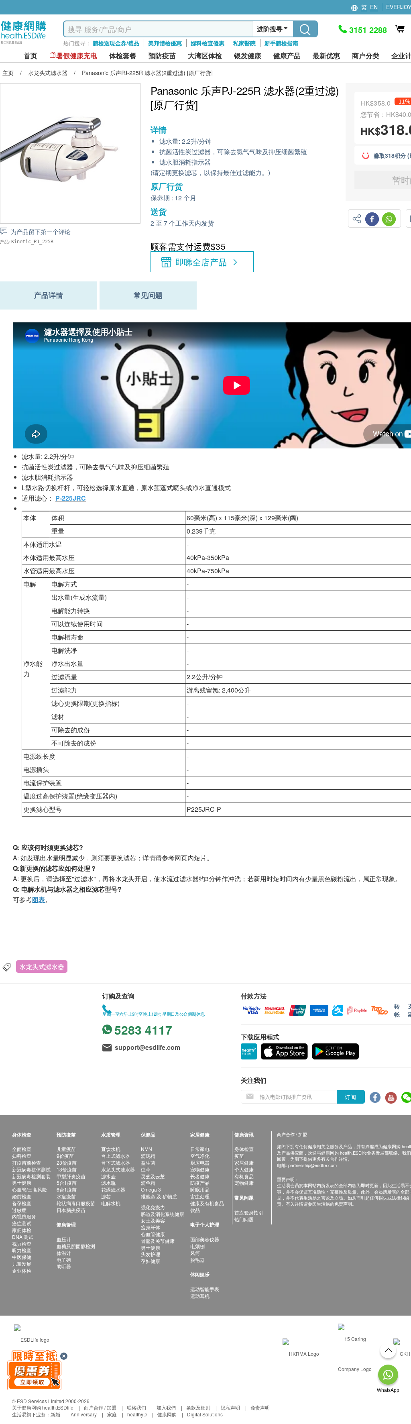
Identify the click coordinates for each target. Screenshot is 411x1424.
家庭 (112, 1414)
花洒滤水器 (113, 1189)
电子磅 (64, 1259)
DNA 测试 (22, 1236)
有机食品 (244, 1176)
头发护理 (150, 1254)
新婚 (55, 1414)
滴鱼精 (148, 1182)
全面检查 (21, 1148)
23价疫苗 (67, 1162)
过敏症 (19, 1209)
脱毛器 (197, 1259)
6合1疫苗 (67, 1189)
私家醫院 (244, 43)
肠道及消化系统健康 (162, 1213)
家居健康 (244, 1162)
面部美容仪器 (204, 1239)
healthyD (137, 1414)
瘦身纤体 (150, 1227)
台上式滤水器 (115, 1155)
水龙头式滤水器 (41, 966)
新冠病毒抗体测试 (31, 1169)
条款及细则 (198, 1407)
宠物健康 (200, 1169)
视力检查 (21, 1243)
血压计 (64, 1239)
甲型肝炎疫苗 (71, 1176)
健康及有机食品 (207, 1203)
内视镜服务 (24, 1216)
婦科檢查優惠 (207, 43)
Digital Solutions (205, 1414)
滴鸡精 (148, 1155)
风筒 (195, 1252)
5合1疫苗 (67, 1182)
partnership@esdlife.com (312, 1165)
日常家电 (200, 1148)
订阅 (350, 1097)
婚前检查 (21, 1196)
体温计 (64, 1252)
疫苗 (239, 1155)
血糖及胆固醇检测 (76, 1246)
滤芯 (106, 1196)
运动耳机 (200, 1295)
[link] (31, 1338)
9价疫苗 (65, 1155)
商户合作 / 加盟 (100, 1407)
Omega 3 (151, 1189)
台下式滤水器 (115, 1162)
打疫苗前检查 (26, 1162)
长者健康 (200, 1176)
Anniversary (84, 1414)
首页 (30, 55)
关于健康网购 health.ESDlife (42, 1407)
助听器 (64, 1266)
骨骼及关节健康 (158, 1240)
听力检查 (21, 1250)
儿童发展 (21, 1263)
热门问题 (244, 1219)
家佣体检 (21, 1229)
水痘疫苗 (66, 1196)
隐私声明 (230, 1407)
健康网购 (167, 1414)
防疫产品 (200, 1182)
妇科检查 (21, 1155)
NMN (146, 1148)
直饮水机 (110, 1148)
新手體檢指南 (281, 43)
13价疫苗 (67, 1169)
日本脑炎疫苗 (71, 1209)
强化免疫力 (153, 1207)
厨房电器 (200, 1162)
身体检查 (244, 1148)
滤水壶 (108, 1176)
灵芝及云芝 (153, 1176)
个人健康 (244, 1169)
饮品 (195, 1209)
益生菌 (148, 1162)
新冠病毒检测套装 (31, 1176)
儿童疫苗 (66, 1148)
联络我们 (136, 1407)
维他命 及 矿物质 (159, 1196)
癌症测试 (21, 1223)
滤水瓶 (108, 1182)
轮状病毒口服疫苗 (76, 1203)
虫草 (146, 1169)
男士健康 (21, 1182)
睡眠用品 (200, 1189)
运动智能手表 (204, 1288)
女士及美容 (153, 1220)
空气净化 (200, 1155)
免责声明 (260, 1407)
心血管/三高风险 (29, 1189)
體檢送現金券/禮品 (116, 43)
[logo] (23, 44)
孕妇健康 (150, 1260)
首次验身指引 (248, 1212)
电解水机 (110, 1203)
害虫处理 (200, 1196)
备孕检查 (21, 1203)
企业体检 (21, 1270)
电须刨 (197, 1246)
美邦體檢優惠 (165, 43)
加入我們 (166, 1407)
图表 (38, 899)
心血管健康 (153, 1233)
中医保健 (21, 1256)
